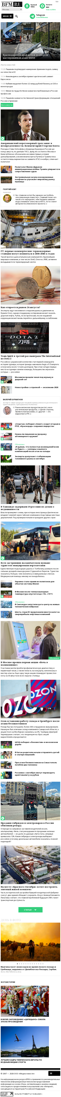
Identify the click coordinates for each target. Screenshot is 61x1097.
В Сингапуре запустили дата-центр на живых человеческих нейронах (37, 605)
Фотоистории (8, 982)
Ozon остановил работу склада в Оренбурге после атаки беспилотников (30, 722)
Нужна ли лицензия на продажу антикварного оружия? (31, 435)
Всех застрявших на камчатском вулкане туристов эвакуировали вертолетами (25, 564)
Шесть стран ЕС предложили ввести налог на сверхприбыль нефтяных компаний (37, 613)
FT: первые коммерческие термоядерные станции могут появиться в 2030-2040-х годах (28, 252)
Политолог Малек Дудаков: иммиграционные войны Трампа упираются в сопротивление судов (37, 169)
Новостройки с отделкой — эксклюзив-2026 (36, 387)
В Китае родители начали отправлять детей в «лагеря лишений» (37, 753)
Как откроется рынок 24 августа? (20, 307)
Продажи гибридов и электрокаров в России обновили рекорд (27, 824)
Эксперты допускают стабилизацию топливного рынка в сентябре (33, 457)
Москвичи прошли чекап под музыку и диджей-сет (34, 378)
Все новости (6, 105)
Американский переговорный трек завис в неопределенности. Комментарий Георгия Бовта (30, 144)
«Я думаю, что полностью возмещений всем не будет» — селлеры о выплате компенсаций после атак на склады (37, 449)
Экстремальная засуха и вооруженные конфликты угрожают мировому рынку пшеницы (35, 179)
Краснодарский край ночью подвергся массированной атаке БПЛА (25, 56)
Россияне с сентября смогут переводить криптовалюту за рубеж (35, 774)
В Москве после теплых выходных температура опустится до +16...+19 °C (34, 593)
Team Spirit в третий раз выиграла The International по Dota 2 (30, 357)
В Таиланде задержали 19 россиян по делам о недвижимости (27, 508)
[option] (30, 942)
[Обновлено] (30, 622)
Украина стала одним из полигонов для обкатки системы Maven (34, 582)
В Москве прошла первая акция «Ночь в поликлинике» (24, 663)
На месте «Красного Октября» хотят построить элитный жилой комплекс (29, 888)
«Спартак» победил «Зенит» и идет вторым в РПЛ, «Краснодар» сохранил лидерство (37, 425)
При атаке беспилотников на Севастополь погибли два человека (36, 763)
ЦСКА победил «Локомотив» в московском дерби (36, 743)
